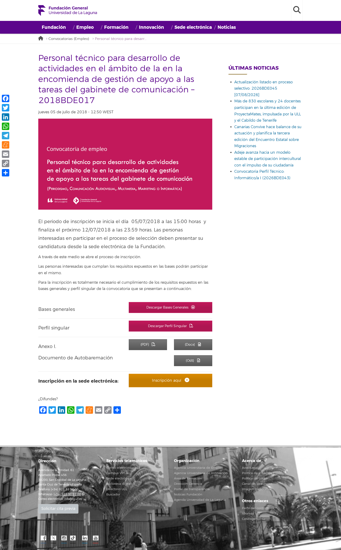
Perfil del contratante (258, 508)
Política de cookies (256, 478)
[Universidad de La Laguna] (41, 39)
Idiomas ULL (251, 513)
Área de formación (188, 478)
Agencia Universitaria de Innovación (201, 473)
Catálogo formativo (256, 519)
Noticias (227, 27)
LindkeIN (84, 538)
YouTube (95, 538)
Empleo (85, 27)
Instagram (63, 538)
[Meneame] (5, 145)
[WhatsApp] (5, 126)
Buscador (113, 494)
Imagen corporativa (256, 489)
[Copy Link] (5, 163)
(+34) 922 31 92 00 (67, 494)
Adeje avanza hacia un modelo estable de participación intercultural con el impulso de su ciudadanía (267, 159)
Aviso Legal (250, 468)
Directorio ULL (116, 489)
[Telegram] (5, 135)
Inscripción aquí (167, 380)
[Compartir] (5, 172)
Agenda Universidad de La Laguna (200, 500)
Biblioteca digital (118, 484)
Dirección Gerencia (188, 484)
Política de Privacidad (258, 473)
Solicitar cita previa (58, 508)
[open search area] (297, 10)
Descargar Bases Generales (167, 307)
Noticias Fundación (188, 494)
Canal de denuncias (257, 484)
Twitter (53, 538)
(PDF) (145, 345)
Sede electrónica (193, 27)
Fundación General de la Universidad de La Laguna (67, 10)
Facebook (43, 538)
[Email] (5, 154)
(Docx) (190, 345)
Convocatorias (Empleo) (68, 39)
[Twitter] (5, 107)
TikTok (74, 538)
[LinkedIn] (5, 117)
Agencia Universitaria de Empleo (198, 468)
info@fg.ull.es (73, 499)
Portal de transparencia (192, 489)
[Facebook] (5, 98)
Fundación (54, 27)
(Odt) (190, 361)
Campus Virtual (117, 473)
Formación (116, 27)
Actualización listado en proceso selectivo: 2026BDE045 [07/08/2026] (263, 88)
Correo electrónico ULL (123, 468)
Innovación (151, 27)
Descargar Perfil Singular (168, 326)
